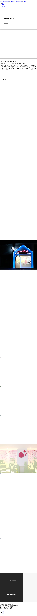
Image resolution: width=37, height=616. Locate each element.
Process (3, 613)
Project (3, 612)
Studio (3, 611)
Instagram (3, 614)
